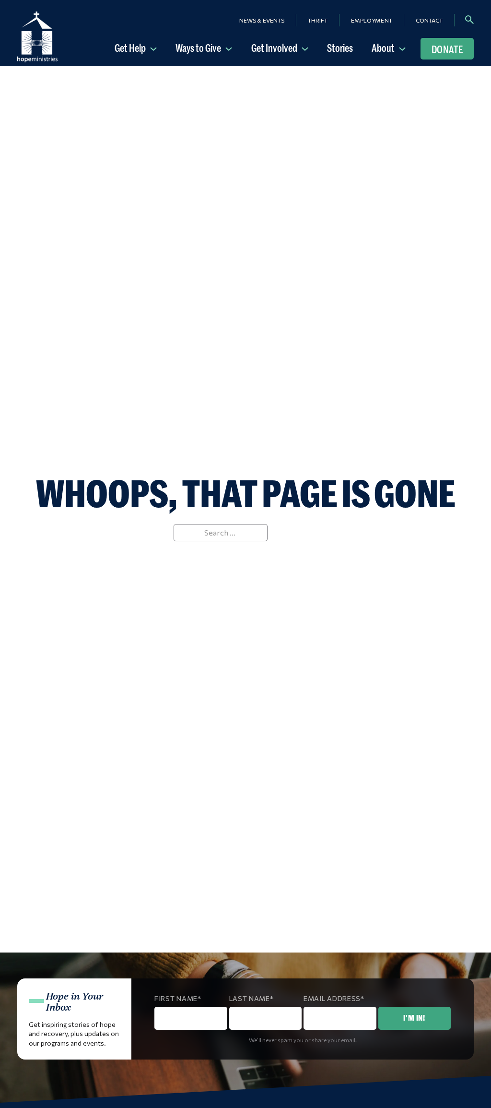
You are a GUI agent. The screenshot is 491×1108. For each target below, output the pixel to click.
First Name (176, 998)
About (383, 48)
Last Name (249, 998)
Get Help (130, 48)
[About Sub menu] (404, 48)
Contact (429, 20)
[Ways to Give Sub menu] (230, 48)
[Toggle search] (469, 19)
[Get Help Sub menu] (155, 48)
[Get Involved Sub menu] (307, 48)
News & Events (261, 20)
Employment (371, 20)
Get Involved (274, 48)
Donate (447, 49)
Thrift (317, 20)
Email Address (332, 998)
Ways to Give (198, 48)
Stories (340, 48)
